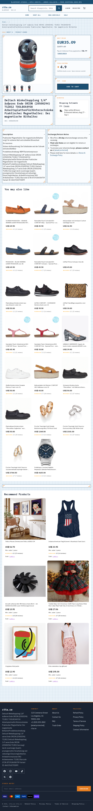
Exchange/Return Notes (58, 134)
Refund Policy (78, 713)
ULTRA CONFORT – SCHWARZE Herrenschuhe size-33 (44, 304)
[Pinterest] (10, 777)
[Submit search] (59, 8)
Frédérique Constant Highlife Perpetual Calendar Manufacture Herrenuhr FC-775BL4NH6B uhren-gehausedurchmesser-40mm (45, 468)
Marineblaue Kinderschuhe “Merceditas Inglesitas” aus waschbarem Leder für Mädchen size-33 (16, 427)
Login (67, 8)
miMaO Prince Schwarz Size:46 (73, 262)
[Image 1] (7, 88)
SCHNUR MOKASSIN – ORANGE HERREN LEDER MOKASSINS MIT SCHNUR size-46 (17, 222)
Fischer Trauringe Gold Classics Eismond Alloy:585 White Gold (73, 427)
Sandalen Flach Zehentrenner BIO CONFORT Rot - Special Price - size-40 (46, 345)
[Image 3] (22, 88)
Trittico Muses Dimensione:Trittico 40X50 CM (20, 541)
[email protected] (61, 150)
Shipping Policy (78, 725)
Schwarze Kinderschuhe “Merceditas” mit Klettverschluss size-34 (74, 386)
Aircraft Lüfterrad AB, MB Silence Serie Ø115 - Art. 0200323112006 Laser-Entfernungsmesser (21, 605)
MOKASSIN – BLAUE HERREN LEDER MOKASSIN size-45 (15, 263)
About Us (55, 713)
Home (27, 15)
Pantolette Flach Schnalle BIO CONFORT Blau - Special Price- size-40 (46, 222)
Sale (66, 15)
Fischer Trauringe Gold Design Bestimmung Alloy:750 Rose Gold (45, 427)
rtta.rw (9, 8)
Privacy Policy (78, 717)
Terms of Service (79, 721)
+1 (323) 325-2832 (38, 722)
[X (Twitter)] (4, 777)
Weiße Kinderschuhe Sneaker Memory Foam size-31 (15, 386)
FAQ (53, 721)
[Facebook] (4, 771)
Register (76, 8)
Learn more (62, 53)
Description (8, 134)
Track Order (56, 725)
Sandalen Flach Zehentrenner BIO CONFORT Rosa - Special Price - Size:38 (17, 345)
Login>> (12, 556)
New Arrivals (54, 15)
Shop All (37, 15)
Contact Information (81, 729)
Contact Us (56, 717)
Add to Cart (73, 87)
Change (66, 106)
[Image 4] (29, 88)
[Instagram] (10, 771)
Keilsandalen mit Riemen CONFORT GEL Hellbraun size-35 (46, 386)
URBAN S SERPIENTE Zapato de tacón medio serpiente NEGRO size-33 (75, 345)
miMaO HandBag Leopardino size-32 (74, 304)
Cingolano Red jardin (12, 666)
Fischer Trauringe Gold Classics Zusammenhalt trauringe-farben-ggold (17, 468)
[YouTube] (16, 771)
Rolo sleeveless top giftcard (58, 666)
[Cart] (84, 8)
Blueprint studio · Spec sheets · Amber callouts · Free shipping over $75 (46, 2)
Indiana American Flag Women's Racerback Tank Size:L (67, 541)
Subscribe (84, 789)
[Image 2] (14, 88)
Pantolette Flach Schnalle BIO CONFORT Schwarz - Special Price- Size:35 (46, 263)
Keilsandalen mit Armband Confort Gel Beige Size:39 (74, 222)
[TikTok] (22, 771)
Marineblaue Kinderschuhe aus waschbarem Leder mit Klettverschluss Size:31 (16, 304)
